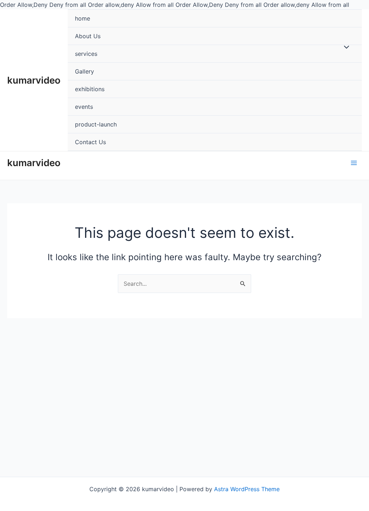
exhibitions (90, 89)
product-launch (96, 124)
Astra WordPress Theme (247, 489)
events (84, 106)
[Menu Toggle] (345, 47)
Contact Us (90, 142)
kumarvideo (34, 80)
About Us (88, 36)
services (86, 53)
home (82, 18)
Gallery (84, 71)
